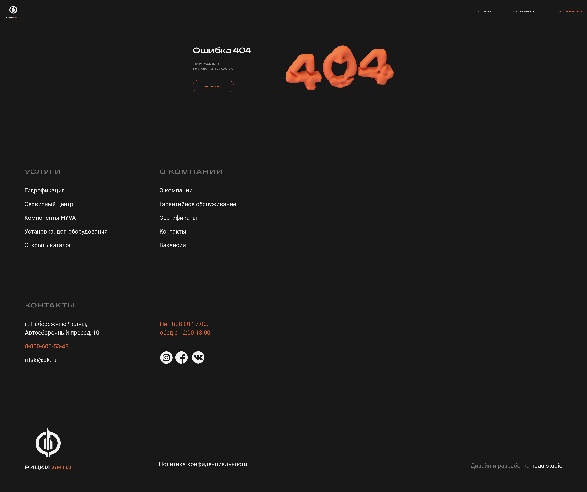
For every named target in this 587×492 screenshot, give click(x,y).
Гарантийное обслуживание (197, 204)
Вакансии (172, 245)
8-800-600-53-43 (570, 11)
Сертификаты (178, 217)
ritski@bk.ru (41, 360)
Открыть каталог (48, 245)
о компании (522, 11)
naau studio (547, 465)
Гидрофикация (44, 190)
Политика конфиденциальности (203, 464)
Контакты (172, 231)
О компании (175, 190)
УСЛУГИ (483, 11)
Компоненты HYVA (50, 217)
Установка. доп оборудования (66, 231)
